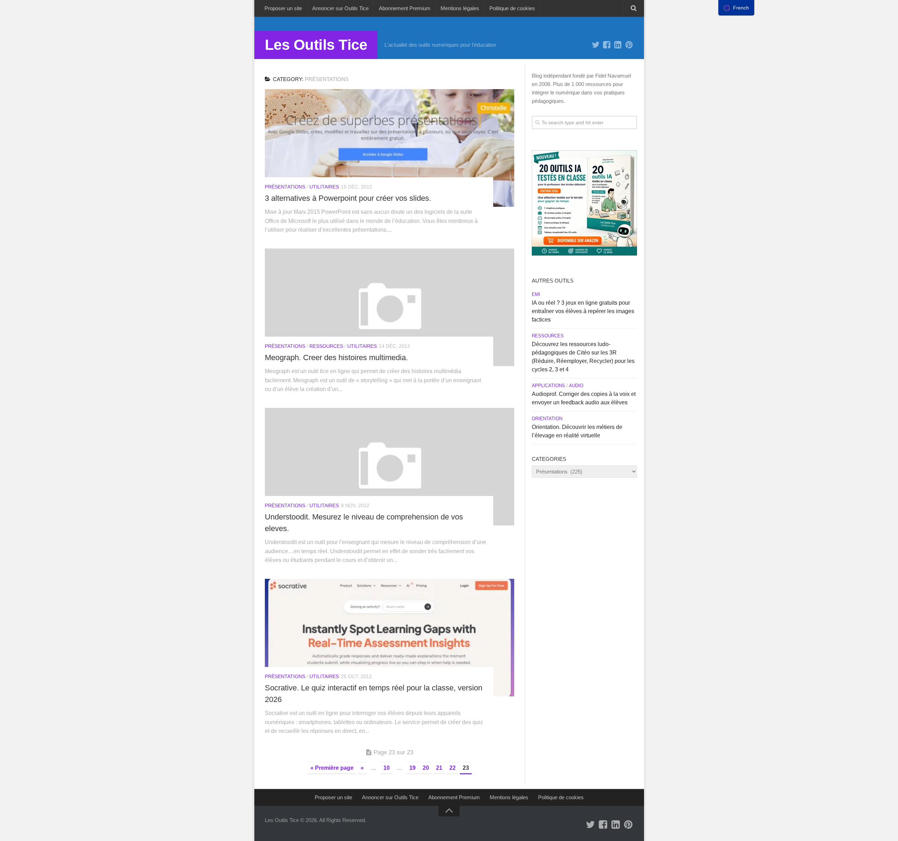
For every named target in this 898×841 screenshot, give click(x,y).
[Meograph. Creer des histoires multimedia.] (389, 307)
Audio (576, 385)
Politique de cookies (512, 8)
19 (412, 768)
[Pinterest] (629, 45)
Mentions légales (460, 8)
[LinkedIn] (618, 45)
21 (439, 768)
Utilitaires (324, 187)
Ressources (326, 346)
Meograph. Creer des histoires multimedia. (336, 357)
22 (452, 768)
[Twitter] (595, 45)
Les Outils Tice (316, 45)
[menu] (736, 7)
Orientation (547, 418)
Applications (548, 385)
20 (426, 768)
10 (386, 768)
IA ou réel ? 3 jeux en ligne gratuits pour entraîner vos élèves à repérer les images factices (583, 311)
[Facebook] (607, 45)
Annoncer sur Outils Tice (340, 8)
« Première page (332, 768)
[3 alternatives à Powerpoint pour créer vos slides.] (389, 148)
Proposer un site (283, 8)
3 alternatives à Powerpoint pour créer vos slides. (348, 198)
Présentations (285, 187)
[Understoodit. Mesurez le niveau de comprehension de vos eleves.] (389, 466)
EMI (536, 294)
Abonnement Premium (404, 8)
